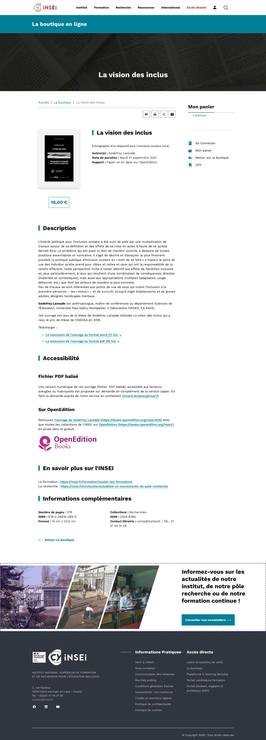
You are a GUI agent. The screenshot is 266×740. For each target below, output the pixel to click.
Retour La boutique (59, 540)
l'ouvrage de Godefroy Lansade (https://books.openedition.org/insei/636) (108, 420)
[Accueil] (50, 7)
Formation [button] (101, 7)
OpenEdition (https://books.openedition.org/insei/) (136, 424)
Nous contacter (145, 668)
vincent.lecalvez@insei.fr (140, 396)
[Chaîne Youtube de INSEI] (58, 707)
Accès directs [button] (196, 7)
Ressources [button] (146, 7)
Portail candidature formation (206, 680)
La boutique (62, 102)
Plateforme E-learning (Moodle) (207, 674)
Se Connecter (205, 143)
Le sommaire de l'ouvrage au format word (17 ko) (82, 335)
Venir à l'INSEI (144, 662)
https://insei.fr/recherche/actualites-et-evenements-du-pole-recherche (114, 486)
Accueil (43, 102)
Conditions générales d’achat (154, 686)
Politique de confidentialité (153, 704)
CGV (198, 164)
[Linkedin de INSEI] (46, 707)
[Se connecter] (214, 7)
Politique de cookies (148, 710)
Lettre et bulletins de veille (205, 662)
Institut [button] (81, 7)
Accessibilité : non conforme (154, 692)
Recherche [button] (123, 7)
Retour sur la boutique (212, 157)
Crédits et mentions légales (153, 698)
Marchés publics (146, 680)
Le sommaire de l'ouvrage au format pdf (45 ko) (81, 341)
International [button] (170, 7)
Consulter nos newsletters (205, 620)
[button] (226, 7)
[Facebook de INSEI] (34, 707)
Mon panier (203, 150)
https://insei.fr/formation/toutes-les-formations (96, 481)
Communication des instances (155, 674)
